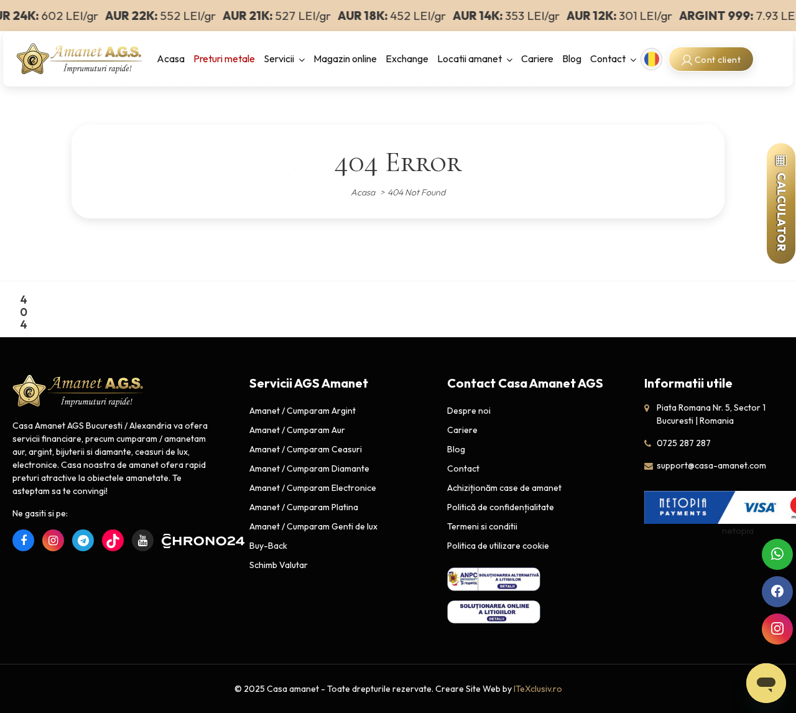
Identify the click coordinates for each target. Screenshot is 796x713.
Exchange (407, 58)
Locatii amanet (469, 58)
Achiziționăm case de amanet (504, 487)
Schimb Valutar (278, 565)
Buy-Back (268, 545)
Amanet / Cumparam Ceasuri (305, 449)
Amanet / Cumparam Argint (302, 410)
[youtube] (143, 540)
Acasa (171, 58)
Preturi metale (224, 58)
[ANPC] (493, 578)
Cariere (537, 58)
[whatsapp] (777, 554)
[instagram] (53, 540)
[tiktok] (113, 540)
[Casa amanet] (79, 57)
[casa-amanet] (78, 391)
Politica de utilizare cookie (498, 545)
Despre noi (469, 410)
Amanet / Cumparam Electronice (312, 487)
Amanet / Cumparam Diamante (309, 468)
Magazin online (345, 58)
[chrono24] (172, 540)
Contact (608, 58)
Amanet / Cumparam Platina (303, 507)
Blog (571, 58)
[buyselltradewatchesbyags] (83, 540)
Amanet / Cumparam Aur (297, 430)
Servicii (279, 58)
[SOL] (493, 611)
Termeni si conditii (482, 526)
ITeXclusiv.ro (538, 688)
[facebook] (23, 540)
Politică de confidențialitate (500, 507)
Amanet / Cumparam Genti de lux (313, 526)
